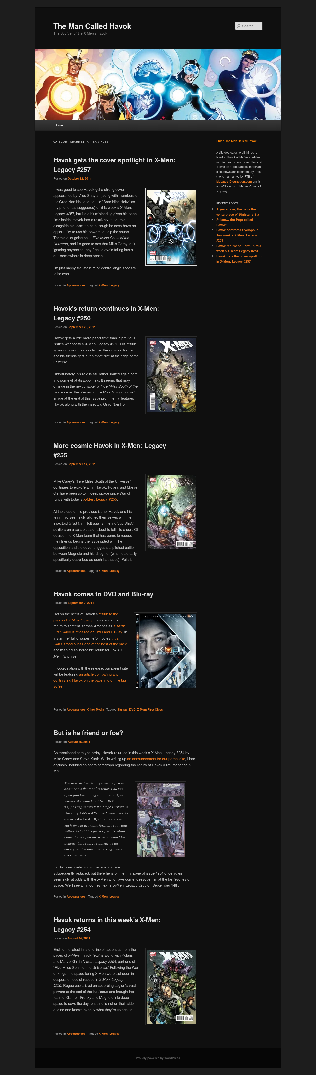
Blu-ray (122, 709)
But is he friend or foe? (88, 732)
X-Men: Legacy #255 (100, 499)
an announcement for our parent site (156, 758)
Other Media (95, 709)
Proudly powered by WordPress (158, 1058)
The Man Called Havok (92, 26)
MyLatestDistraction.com (234, 181)
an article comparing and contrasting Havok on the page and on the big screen (89, 680)
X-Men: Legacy (109, 285)
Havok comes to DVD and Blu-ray (103, 593)
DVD (132, 709)
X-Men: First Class (150, 709)
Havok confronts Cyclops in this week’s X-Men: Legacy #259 (237, 235)
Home (59, 125)
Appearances (76, 285)
